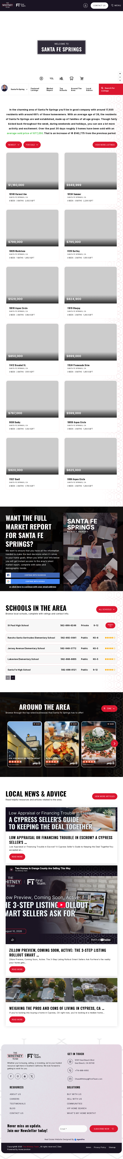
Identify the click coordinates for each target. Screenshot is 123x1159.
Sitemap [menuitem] (112, 1147)
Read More (17, 857)
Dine (109, 708)
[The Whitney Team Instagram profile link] (18, 1076)
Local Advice (89, 89)
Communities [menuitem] (74, 1103)
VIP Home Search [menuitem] (77, 1108)
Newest (12, 145)
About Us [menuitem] (15, 1094)
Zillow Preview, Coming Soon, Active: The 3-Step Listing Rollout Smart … (57, 952)
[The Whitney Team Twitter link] (32, 1076)
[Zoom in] (120, 73)
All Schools (105, 609)
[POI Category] (41, 78)
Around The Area (76, 89)
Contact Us (99, 5)
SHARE (37, 724)
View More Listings (105, 145)
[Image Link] (65, 1139)
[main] (61, 519)
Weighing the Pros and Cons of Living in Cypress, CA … (56, 1008)
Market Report (50, 89)
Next (114, 743)
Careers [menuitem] (14, 1099)
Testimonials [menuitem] (17, 1103)
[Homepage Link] (14, 5)
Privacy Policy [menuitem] (100, 1147)
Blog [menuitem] (12, 1108)
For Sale (30, 145)
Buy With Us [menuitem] (74, 1094)
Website (110, 625)
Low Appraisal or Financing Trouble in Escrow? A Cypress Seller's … (61, 840)
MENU (117, 5)
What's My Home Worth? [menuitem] (81, 1113)
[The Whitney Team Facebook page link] (11, 1076)
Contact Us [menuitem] (16, 1113)
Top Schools (63, 89)
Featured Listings (35, 89)
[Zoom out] (120, 77)
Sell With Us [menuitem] (74, 1099)
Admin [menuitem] (88, 1147)
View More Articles (105, 796)
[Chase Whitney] (4, 88)
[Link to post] (61, 819)
